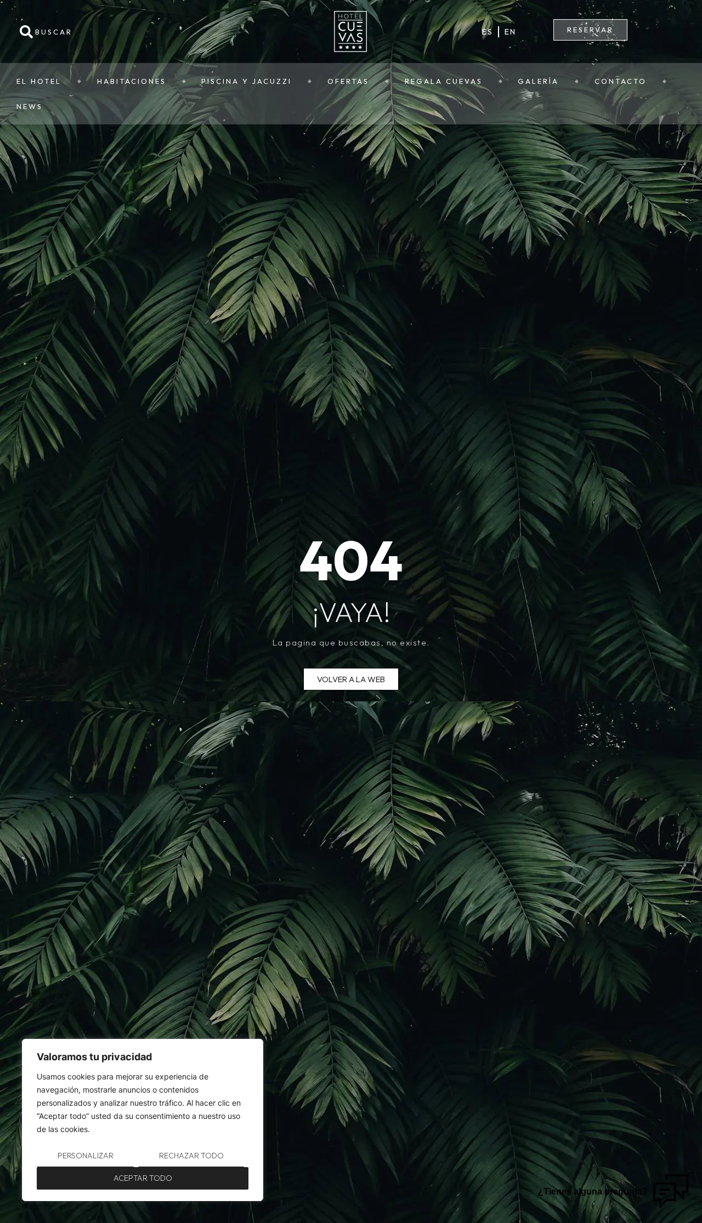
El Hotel (38, 81)
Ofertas (348, 81)
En (510, 32)
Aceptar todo (143, 1178)
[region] (142, 1120)
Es (487, 32)
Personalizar (86, 1156)
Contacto (621, 81)
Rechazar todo (191, 1156)
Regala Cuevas (444, 81)
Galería (538, 81)
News (29, 106)
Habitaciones (131, 81)
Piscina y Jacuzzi (246, 81)
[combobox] (120, 31)
